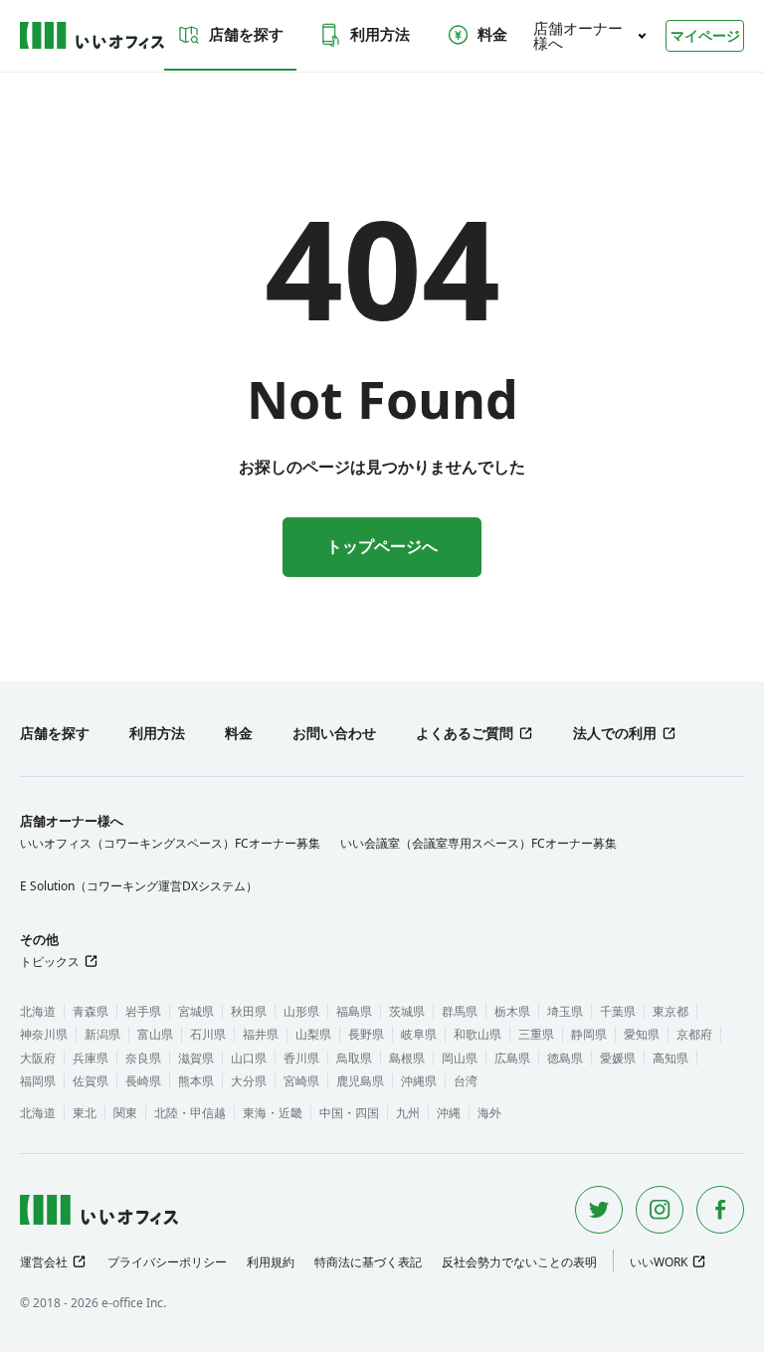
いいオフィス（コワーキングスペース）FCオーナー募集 (170, 843)
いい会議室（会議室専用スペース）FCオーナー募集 (478, 843)
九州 (408, 1112)
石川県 (208, 1034)
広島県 (512, 1058)
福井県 (261, 1034)
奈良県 (143, 1058)
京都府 (694, 1034)
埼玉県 (565, 1011)
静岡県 (589, 1034)
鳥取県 (354, 1058)
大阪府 (38, 1058)
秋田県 (249, 1011)
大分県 (249, 1080)
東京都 (670, 1011)
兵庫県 (90, 1058)
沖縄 (449, 1112)
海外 (489, 1112)
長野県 (366, 1034)
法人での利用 (615, 732)
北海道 (38, 1011)
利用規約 (270, 1262)
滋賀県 (196, 1058)
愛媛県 (618, 1058)
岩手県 (143, 1011)
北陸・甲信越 (190, 1112)
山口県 (249, 1058)
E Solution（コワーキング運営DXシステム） (139, 885)
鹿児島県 (360, 1080)
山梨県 (313, 1034)
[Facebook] (720, 1210)
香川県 (301, 1058)
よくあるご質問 (464, 732)
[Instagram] (659, 1210)
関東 (125, 1112)
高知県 (670, 1058)
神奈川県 (44, 1034)
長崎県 (143, 1080)
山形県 (301, 1011)
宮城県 (196, 1011)
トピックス (50, 961)
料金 (492, 34)
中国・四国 (349, 1112)
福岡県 (38, 1080)
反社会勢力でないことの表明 (519, 1262)
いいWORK (658, 1262)
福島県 (354, 1011)
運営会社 (44, 1262)
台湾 (466, 1080)
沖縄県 (419, 1080)
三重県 (536, 1034)
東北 (84, 1112)
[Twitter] (599, 1210)
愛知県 (642, 1034)
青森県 (90, 1011)
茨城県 (407, 1011)
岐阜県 (419, 1034)
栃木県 (512, 1011)
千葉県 (618, 1011)
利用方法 (380, 34)
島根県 (407, 1058)
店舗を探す (246, 34)
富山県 (155, 1034)
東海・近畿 (272, 1112)
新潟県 (102, 1034)
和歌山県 (477, 1034)
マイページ (705, 35)
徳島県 (565, 1058)
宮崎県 (301, 1080)
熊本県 (196, 1080)
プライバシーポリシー (167, 1262)
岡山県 (460, 1058)
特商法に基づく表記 (368, 1262)
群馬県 (460, 1011)
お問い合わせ (334, 732)
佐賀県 (90, 1080)
